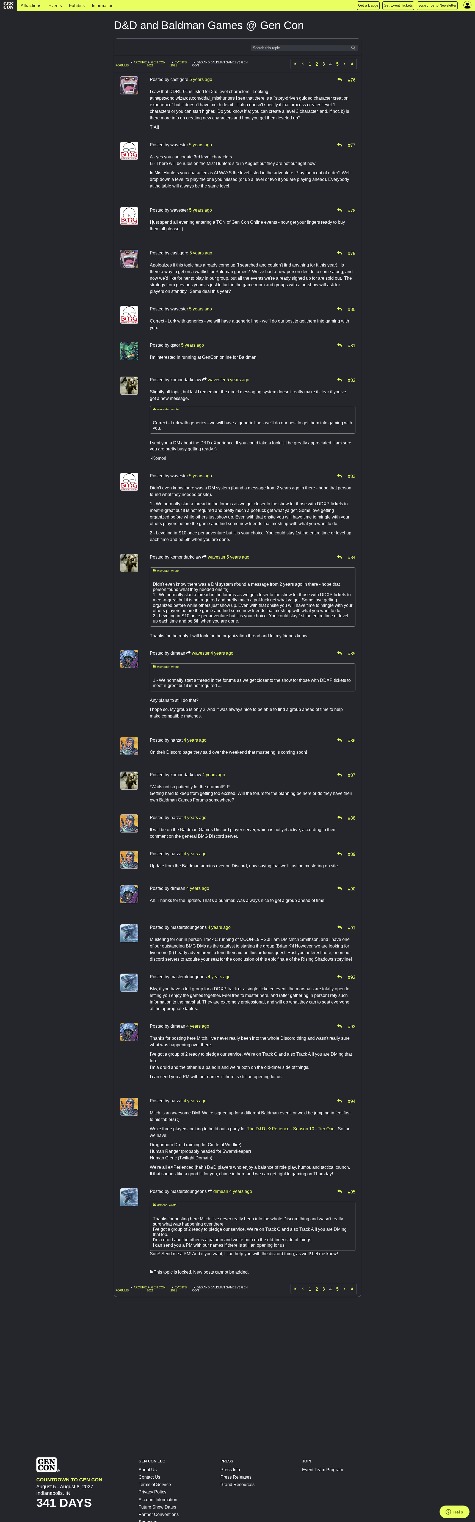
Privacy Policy (152, 1492)
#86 (351, 740)
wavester (216, 379)
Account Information (158, 1499)
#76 (351, 79)
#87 (351, 775)
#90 (351, 888)
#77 (351, 145)
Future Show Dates (157, 1507)
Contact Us (149, 1477)
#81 (351, 345)
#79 (351, 253)
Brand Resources (237, 1484)
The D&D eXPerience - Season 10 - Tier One (291, 1128)
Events (55, 5)
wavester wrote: (166, 409)
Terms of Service (155, 1484)
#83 (351, 476)
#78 (351, 210)
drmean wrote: (165, 1204)
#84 (351, 557)
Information (103, 5)
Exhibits (77, 5)
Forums (122, 65)
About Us (148, 1469)
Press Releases (236, 1477)
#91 (351, 927)
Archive (140, 62)
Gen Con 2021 (156, 64)
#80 (351, 309)
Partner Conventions (159, 1514)
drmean (220, 1191)
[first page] (295, 64)
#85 (351, 653)
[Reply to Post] (339, 79)
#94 (351, 1101)
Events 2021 (178, 64)
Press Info (230, 1469)
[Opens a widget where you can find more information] (454, 1512)
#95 (351, 1191)
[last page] (352, 64)
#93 (351, 1026)
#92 (351, 977)
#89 (351, 854)
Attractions (31, 5)
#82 (351, 380)
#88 (351, 817)
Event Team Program (322, 1469)
